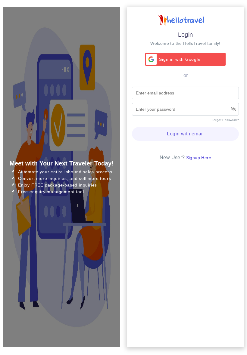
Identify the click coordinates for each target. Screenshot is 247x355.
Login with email (185, 133)
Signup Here (198, 158)
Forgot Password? (225, 120)
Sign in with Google (179, 59)
